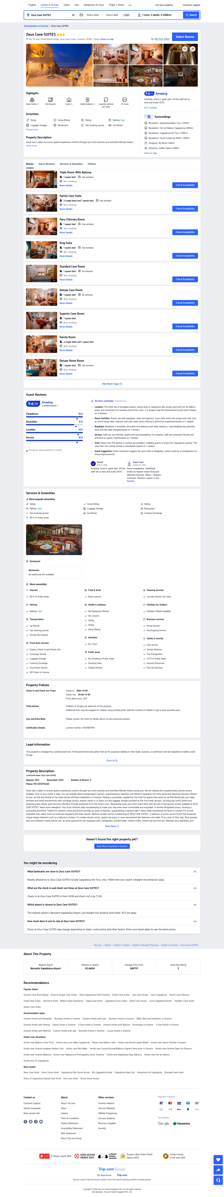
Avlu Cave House (140, 995)
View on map (150, 153)
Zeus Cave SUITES (41, 34)
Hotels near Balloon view (104, 1042)
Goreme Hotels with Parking (37, 1025)
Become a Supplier (107, 1123)
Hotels (108, 945)
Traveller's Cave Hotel (184, 1001)
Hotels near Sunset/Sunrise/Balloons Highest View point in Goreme (121, 1048)
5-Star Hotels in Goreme (89, 1025)
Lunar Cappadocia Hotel (160, 1001)
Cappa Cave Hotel (94, 1001)
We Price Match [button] (162, 39)
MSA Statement (68, 1133)
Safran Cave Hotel (32, 1007)
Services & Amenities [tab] (71, 164)
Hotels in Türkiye (121, 945)
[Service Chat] (218, 1180)
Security (102, 1128)
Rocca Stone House (89, 1078)
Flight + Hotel (116, 5)
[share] (218, 1170)
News (63, 1108)
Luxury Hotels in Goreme (118, 1031)
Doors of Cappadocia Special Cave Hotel (42, 1078)
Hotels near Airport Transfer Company (168, 1042)
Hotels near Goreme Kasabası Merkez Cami (44, 1048)
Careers (64, 1113)
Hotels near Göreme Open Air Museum (173, 1048)
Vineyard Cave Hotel (173, 1072)
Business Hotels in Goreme (121, 1018)
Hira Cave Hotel (70, 1078)
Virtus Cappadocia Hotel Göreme (94, 995)
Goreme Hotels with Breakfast (38, 1018)
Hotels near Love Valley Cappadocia (73, 1042)
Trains (67, 5)
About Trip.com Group (71, 1138)
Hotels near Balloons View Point (39, 1042)
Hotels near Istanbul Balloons (37, 1054)
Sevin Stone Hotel (50, 1072)
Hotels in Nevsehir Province (145, 945)
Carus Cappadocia (159, 995)
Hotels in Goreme (169, 945)
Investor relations (106, 1103)
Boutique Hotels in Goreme (67, 1018)
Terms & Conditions (70, 1118)
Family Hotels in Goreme (64, 1025)
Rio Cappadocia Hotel (102, 1072)
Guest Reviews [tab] (47, 164)
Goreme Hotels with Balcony (116, 1025)
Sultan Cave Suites (121, 995)
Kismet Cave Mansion (179, 995)
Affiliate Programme (107, 1113)
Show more (31, 145)
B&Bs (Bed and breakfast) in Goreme (154, 1018)
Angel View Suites (32, 1001)
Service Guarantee (32, 1108)
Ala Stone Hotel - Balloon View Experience (63, 1001)
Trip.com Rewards (106, 1108)
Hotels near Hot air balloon (156, 1054)
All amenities (32, 129)
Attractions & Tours (94, 5)
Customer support (32, 1103)
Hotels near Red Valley (76, 1048)
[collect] (218, 1159)
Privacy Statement (69, 1123)
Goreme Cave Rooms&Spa (36, 995)
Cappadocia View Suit (125, 1072)
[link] (164, 5)
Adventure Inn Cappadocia (149, 1072)
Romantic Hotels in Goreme (92, 1031)
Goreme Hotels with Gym (94, 1018)
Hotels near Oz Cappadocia (36, 1061)
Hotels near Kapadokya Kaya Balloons (124, 1054)
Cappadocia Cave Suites (116, 1001)
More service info (32, 1113)
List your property (106, 1118)
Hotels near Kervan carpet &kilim (133, 1042)
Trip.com (97, 945)
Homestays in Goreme (143, 1025)
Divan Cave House (138, 1001)
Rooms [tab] (30, 164)
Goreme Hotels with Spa (64, 1031)
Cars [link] (77, 5)
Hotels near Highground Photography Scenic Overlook (78, 1054)
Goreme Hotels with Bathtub (37, 1031)
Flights (32, 5)
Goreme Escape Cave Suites (64, 995)
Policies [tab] (92, 164)
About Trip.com (68, 1103)
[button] (130, 5)
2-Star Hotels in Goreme (167, 1025)
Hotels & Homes (50, 5)
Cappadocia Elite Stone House (75, 1072)
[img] (59, 65)
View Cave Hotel (31, 1072)
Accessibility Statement (72, 1128)
